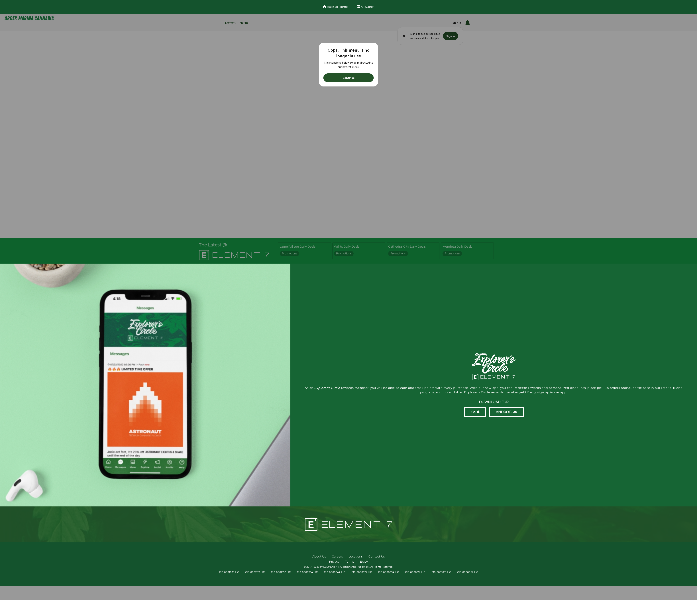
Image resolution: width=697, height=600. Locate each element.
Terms (349, 561)
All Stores (367, 6)
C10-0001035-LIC (229, 572)
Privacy (334, 561)
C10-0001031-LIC (441, 572)
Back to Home (337, 6)
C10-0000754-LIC (307, 572)
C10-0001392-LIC (281, 572)
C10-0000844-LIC (334, 572)
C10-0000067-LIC (467, 572)
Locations (356, 556)
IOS (473, 412)
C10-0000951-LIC (415, 572)
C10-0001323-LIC (255, 572)
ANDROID (504, 412)
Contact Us (376, 556)
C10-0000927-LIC (361, 572)
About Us (319, 556)
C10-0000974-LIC (388, 572)
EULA (364, 561)
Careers (337, 556)
